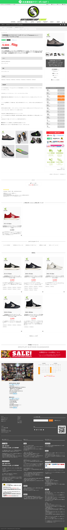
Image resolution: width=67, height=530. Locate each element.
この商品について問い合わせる (53, 174)
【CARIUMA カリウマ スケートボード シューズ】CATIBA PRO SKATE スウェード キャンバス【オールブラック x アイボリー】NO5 (12, 315)
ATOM (4, 429)
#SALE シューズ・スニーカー (31, 29)
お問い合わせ (8, 24)
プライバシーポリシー (5, 432)
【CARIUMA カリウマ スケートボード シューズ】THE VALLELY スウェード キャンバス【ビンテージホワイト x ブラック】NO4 (54, 277)
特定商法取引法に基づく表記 (6, 430)
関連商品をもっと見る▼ (33, 335)
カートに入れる (61, 96)
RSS (2, 429)
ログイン (59, 4)
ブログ (2, 426)
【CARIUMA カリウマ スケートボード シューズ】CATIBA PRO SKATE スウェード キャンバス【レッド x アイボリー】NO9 (12, 226)
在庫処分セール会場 (42, 245)
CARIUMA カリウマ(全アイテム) (30, 245)
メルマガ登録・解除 (20, 24)
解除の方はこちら (58, 420)
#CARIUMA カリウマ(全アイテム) (13, 29)
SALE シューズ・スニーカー (53, 245)
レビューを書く (33, 184)
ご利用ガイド (3, 24)
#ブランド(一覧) (4, 29)
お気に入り (56, 75)
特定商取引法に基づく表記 (61, 169)
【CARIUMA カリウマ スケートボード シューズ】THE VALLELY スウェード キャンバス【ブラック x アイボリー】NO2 (33, 277)
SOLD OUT (61, 90)
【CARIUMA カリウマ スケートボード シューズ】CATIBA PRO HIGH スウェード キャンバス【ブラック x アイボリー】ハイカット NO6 (33, 315)
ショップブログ (13, 24)
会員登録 (64, 4)
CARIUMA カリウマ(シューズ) (19, 27)
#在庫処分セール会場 (22, 29)
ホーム (48, 4)
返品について (63, 168)
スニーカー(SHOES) (9, 27)
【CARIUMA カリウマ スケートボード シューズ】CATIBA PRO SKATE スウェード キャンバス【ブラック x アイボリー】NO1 (12, 277)
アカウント (53, 4)
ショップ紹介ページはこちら (14, 384)
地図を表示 (15, 393)
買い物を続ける (62, 174)
